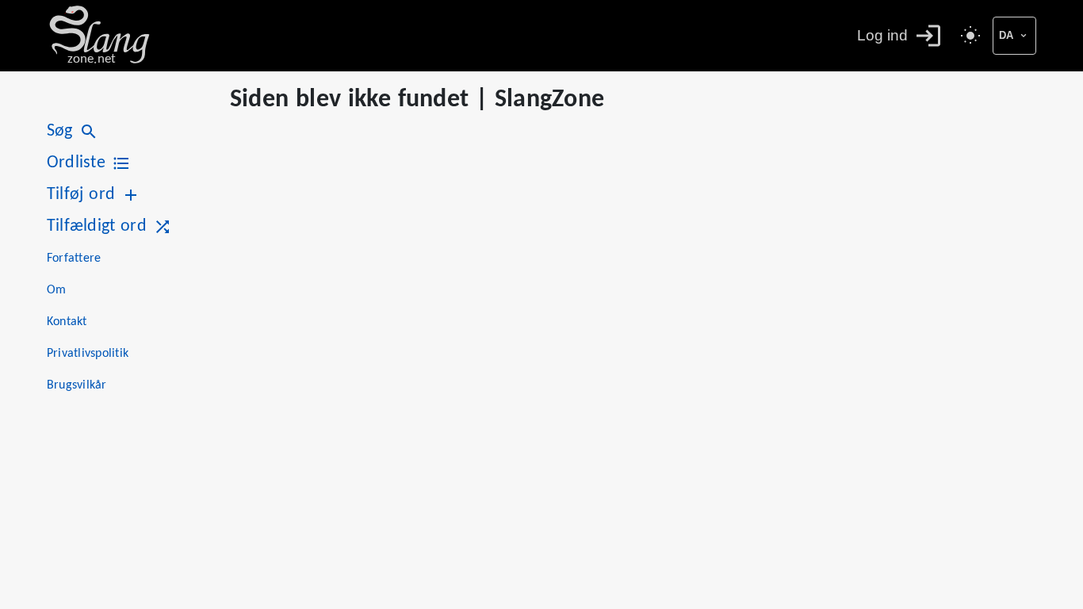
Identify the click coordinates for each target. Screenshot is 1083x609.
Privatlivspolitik (87, 353)
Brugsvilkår (77, 385)
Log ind (882, 35)
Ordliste (76, 163)
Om (56, 290)
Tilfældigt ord (97, 226)
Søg (60, 131)
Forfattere (74, 258)
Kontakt (67, 322)
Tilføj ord (81, 195)
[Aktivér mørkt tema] (970, 36)
